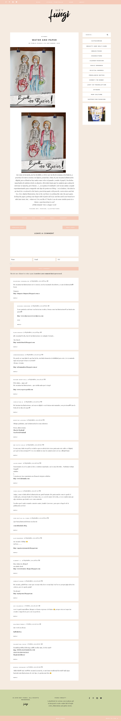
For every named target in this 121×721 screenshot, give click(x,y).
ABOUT (82, 2)
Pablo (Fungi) (37, 43)
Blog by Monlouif (18, 430)
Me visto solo (19, 445)
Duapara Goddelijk (21, 281)
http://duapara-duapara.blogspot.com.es (26, 293)
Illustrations (54, 208)
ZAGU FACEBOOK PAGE (21, 652)
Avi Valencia (18, 606)
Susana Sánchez (23, 306)
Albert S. (17, 560)
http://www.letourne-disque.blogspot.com (26, 569)
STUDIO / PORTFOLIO (55, 2)
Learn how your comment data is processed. (48, 274)
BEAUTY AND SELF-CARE (97, 46)
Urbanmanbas (19, 354)
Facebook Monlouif (19, 432)
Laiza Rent (17, 463)
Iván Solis (17, 491)
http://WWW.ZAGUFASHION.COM (24, 650)
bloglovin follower (19, 655)
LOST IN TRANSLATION (96, 84)
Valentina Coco (19, 644)
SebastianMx (18, 581)
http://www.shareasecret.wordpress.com (30, 316)
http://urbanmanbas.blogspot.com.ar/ (25, 367)
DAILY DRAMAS (97, 65)
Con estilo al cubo (21, 518)
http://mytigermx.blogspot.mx (23, 593)
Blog (38, 2)
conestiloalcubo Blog (20, 526)
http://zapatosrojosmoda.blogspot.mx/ (25, 548)
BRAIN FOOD (97, 51)
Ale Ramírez (18, 538)
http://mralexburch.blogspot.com (24, 342)
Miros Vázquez (19, 667)
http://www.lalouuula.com (21, 478)
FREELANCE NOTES (97, 75)
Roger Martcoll (20, 379)
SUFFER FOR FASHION (97, 99)
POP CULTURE (96, 94)
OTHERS (44, 36)
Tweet (42, 217)
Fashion (43, 208)
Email (52, 217)
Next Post (70, 227)
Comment (63, 217)
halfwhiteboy (19, 624)
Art (37, 208)
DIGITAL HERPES (97, 70)
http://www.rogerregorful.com (23, 389)
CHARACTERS (96, 56)
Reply (15, 298)
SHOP (71, 2)
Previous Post (18, 227)
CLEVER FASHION (97, 60)
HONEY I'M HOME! (96, 80)
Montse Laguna (19, 420)
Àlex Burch (18, 332)
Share (24, 217)
